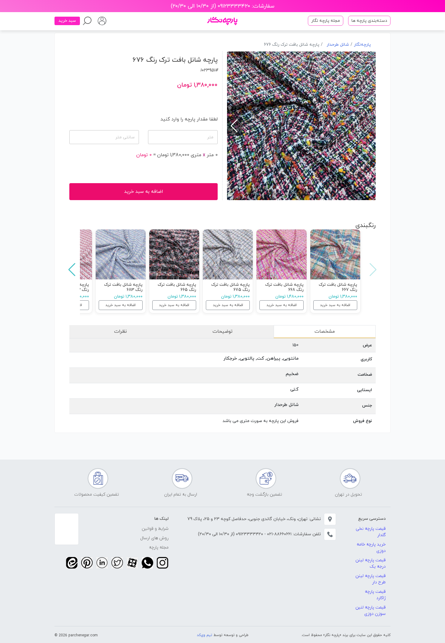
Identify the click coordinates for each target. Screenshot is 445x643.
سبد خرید (67, 21)
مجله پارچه (159, 547)
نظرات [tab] (120, 331)
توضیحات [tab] (222, 331)
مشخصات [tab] (325, 331)
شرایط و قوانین (155, 529)
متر (210, 137)
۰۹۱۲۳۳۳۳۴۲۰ (249, 534)
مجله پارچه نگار (325, 21)
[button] (311, 193)
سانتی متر (125, 137)
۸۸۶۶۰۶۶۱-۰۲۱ (279, 534)
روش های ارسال (154, 538)
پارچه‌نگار (362, 45)
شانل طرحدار (338, 45)
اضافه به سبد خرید (335, 305)
